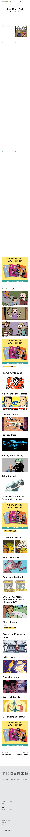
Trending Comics (12, 372)
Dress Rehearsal (11, 677)
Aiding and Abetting (12, 455)
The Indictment (10, 414)
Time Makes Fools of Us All (8, 305)
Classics (3, 799)
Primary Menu (24, 1)
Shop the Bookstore (5, 820)
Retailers (3, 824)
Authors (3, 803)
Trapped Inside (10, 435)
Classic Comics (12, 537)
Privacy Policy (6, 832)
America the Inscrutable (14, 393)
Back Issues (4, 822)
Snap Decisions (5, 336)
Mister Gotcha (10, 622)
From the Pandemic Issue (7, 801)
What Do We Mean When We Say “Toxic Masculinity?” (13, 599)
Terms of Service (6, 830)
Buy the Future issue (6, 818)
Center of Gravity (11, 697)
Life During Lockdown (14, 716)
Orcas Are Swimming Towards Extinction (13, 498)
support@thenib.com (11, 811)
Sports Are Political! (13, 577)
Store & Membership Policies (7, 809)
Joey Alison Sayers (15, 11)
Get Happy (4, 321)
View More (4, 502)
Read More (17, 780)
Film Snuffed (9, 476)
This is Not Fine (11, 557)
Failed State (9, 657)
